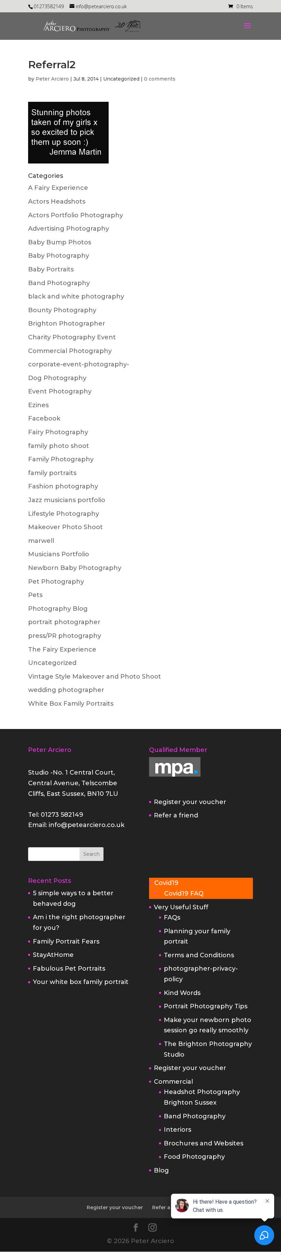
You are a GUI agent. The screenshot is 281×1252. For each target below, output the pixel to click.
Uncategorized (52, 663)
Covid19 (166, 883)
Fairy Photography (58, 432)
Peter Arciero (52, 79)
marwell (41, 541)
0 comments (159, 79)
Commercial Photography (70, 351)
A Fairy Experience (58, 188)
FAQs (172, 917)
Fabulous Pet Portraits (69, 968)
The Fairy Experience (62, 649)
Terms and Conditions (199, 955)
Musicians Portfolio (58, 554)
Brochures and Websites (203, 1143)
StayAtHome (53, 955)
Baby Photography (58, 255)
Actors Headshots (56, 201)
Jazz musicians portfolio (66, 500)
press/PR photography (64, 636)
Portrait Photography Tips (205, 1006)
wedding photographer (66, 690)
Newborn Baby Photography (74, 568)
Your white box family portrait (81, 982)
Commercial (173, 1081)
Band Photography (59, 283)
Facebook (44, 418)
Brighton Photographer (66, 323)
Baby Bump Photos (59, 242)
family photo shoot (58, 446)
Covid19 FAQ (184, 893)
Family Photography (61, 459)
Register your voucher (190, 802)
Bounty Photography (62, 310)
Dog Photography (57, 378)
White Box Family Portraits (70, 703)
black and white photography (76, 296)
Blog (161, 1170)
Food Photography (194, 1156)
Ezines (38, 405)
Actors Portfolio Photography (75, 215)
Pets (35, 595)
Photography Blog (58, 608)
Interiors (177, 1129)
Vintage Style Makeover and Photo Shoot (94, 676)
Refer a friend (176, 815)
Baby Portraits (51, 269)
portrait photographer (64, 622)
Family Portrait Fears (66, 941)
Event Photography (59, 391)
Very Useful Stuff (181, 907)
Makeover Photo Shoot (65, 527)
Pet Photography (56, 581)
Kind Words (182, 993)
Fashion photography (63, 486)
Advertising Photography (68, 228)
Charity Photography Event (72, 337)
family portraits (52, 473)
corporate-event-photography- (78, 364)
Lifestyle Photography (63, 514)
